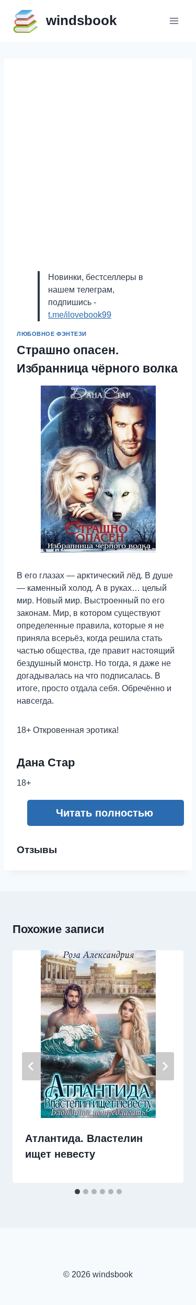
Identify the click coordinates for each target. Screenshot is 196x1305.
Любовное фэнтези (52, 334)
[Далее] (164, 1066)
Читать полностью (104, 813)
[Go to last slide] (31, 1066)
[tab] (77, 1191)
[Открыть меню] (173, 21)
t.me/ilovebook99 (79, 314)
